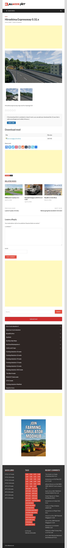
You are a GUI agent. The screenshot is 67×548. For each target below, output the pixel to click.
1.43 (27, 479)
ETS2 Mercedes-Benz (31, 510)
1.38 (39, 474)
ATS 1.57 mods (9, 486)
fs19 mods (28, 531)
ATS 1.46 (28, 488)
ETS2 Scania (29, 515)
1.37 (35, 474)
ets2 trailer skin (30, 519)
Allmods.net (11, 545)
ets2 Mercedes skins (31, 512)
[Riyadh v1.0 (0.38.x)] (53, 196)
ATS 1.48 (28, 491)
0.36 (27, 474)
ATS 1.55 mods (9, 492)
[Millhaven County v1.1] (14, 196)
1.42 (39, 476)
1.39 (27, 476)
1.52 (31, 484)
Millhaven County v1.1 (12, 198)
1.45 (35, 479)
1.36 (31, 474)
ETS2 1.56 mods (9, 477)
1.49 (35, 481)
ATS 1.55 (28, 498)
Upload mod (33, 319)
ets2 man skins (30, 507)
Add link (11, 122)
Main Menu (11, 10)
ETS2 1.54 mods (9, 483)
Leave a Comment (17, 22)
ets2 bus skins (36, 500)
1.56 (31, 486)
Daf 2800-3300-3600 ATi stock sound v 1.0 (53, 486)
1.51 (27, 484)
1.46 (39, 479)
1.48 (31, 481)
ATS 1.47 (34, 488)
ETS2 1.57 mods (9, 474)
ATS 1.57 (28, 500)
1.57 (35, 486)
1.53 (35, 484)
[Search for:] (33, 312)
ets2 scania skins (30, 517)
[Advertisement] (33, 36)
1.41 (35, 476)
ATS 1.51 (34, 493)
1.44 (31, 479)
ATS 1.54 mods (9, 495)
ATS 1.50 (28, 493)
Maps (6, 16)
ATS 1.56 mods (9, 489)
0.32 (11, 175)
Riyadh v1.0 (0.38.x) (50, 198)
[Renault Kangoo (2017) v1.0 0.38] (33, 196)
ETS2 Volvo (29, 522)
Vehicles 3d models (30, 533)
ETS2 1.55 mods (9, 480)
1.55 (27, 486)
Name (6, 248)
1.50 (39, 481)
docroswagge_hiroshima (14, 138)
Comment (8, 226)
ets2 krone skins (30, 505)
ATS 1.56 (34, 498)
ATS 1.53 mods (9, 498)
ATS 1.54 (34, 495)
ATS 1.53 (28, 495)
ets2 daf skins (29, 503)
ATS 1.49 (34, 491)
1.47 (27, 481)
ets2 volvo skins (30, 524)
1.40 (31, 476)
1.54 (39, 484)
